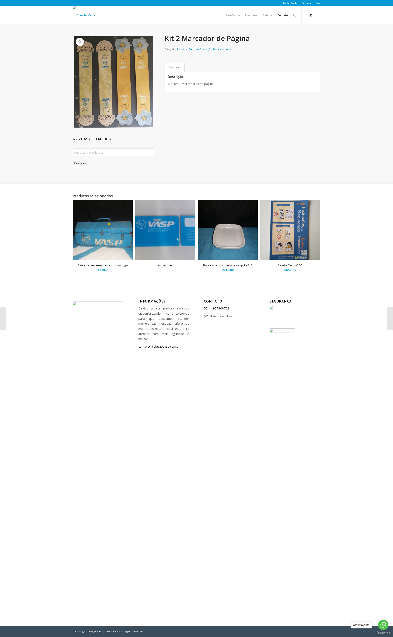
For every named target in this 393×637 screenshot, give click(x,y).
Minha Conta (290, 3)
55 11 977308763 (216, 308)
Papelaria (182, 49)
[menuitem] (290, 3)
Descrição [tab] (175, 67)
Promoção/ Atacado (211, 49)
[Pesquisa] (294, 15)
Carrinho (307, 3)
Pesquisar (80, 163)
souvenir (228, 49)
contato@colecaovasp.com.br (159, 346)
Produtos (194, 49)
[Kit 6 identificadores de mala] (390, 318)
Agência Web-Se (134, 631)
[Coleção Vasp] (84, 15)
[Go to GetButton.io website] (383, 632)
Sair (318, 3)
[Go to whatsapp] (383, 625)
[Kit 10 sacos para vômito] (3, 318)
